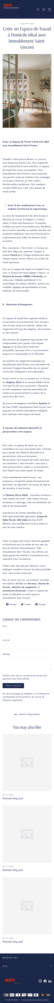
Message (6, 654)
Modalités (10, 957)
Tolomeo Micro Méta (16, 495)
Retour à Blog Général (29, 714)
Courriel (6, 640)
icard (15, 255)
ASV (5, 966)
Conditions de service (31, 696)
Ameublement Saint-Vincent (17, 364)
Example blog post (13, 798)
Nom (5, 626)
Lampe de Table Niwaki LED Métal (25, 518)
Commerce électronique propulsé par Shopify (35, 1000)
